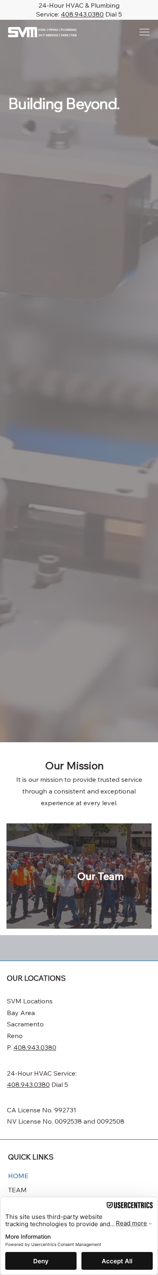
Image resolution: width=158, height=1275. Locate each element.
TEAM (17, 1190)
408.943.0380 (82, 14)
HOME (18, 1176)
